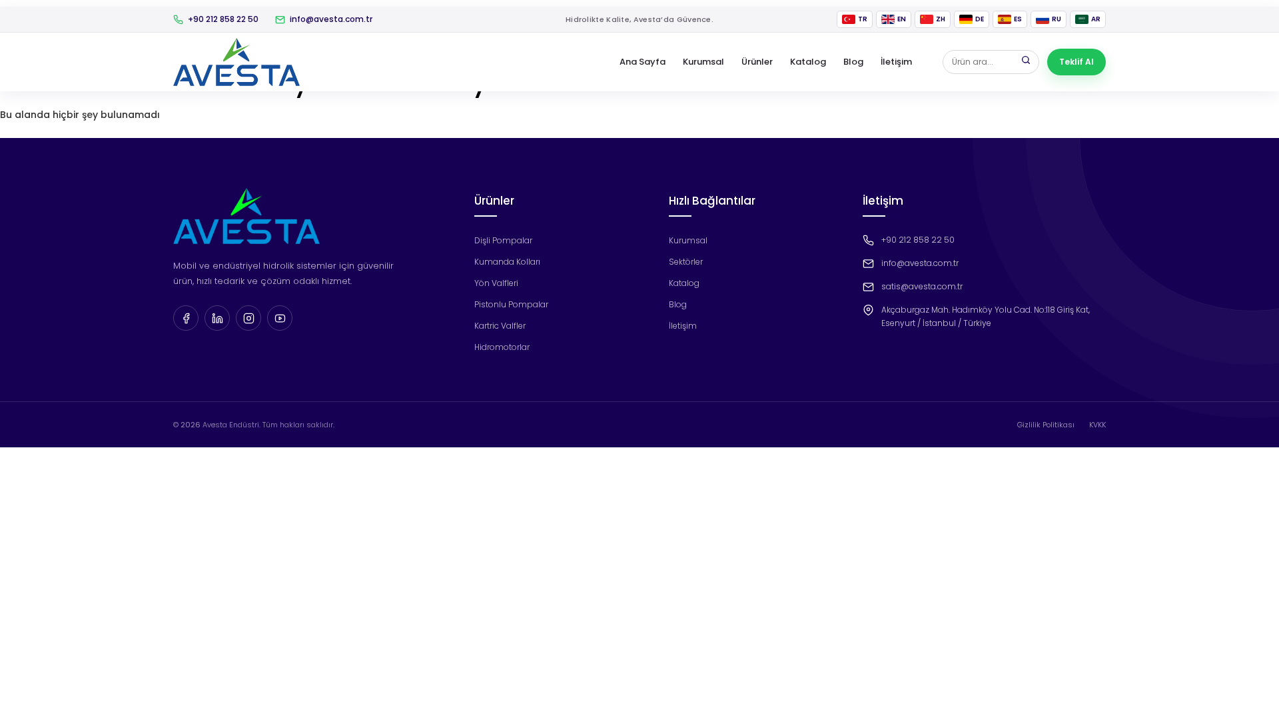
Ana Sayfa (642, 61)
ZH (940, 19)
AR (1095, 19)
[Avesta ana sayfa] (236, 62)
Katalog (808, 61)
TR (862, 19)
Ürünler (757, 61)
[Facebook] (186, 318)
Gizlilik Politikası (1045, 424)
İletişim (896, 61)
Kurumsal (703, 61)
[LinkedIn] (217, 318)
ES (1018, 19)
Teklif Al (1076, 61)
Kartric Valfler (500, 325)
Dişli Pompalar (503, 240)
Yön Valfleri (496, 283)
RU (1056, 19)
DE (979, 19)
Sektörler (686, 261)
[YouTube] (279, 318)
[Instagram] (248, 318)
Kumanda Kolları (507, 261)
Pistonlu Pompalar (511, 304)
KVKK (1097, 424)
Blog (853, 61)
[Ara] (1026, 62)
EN (901, 19)
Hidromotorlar (502, 347)
